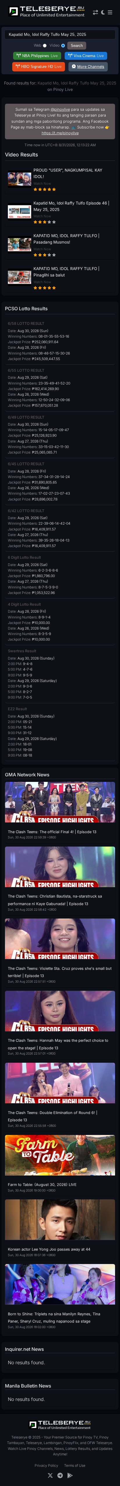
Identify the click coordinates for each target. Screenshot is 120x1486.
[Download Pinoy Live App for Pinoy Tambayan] (70, 1475)
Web (37, 45)
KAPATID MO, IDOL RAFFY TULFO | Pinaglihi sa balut (66, 271)
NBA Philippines (40, 56)
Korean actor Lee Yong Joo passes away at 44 (49, 1249)
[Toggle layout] (95, 13)
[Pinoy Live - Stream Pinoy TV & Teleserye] (47, 16)
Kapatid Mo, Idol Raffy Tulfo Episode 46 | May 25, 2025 (71, 206)
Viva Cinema (89, 56)
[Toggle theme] (103, 13)
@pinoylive (60, 109)
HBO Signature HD (41, 66)
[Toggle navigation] (110, 13)
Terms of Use (74, 1465)
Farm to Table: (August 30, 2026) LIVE (42, 1184)
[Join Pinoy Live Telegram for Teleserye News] (60, 1475)
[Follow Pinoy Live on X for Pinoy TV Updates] (50, 1475)
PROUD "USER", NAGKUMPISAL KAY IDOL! (67, 173)
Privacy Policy (46, 1465)
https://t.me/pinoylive (60, 133)
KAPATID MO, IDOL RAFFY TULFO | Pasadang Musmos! (66, 238)
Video (55, 45)
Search (77, 45)
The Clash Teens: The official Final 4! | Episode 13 (52, 832)
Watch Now (42, 183)
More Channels (90, 66)
